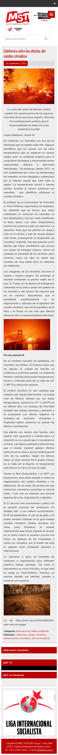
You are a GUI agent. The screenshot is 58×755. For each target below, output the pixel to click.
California (20, 634)
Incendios (25, 638)
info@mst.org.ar (45, 750)
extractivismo (11, 638)
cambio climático (36, 634)
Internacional (23, 631)
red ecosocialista (40, 638)
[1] (35, 572)
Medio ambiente (40, 631)
